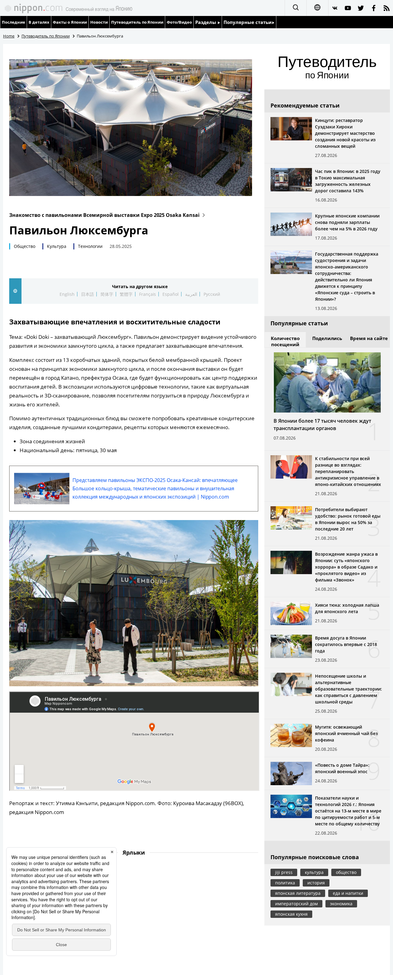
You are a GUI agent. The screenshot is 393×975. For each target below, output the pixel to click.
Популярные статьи (248, 22)
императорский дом (296, 903)
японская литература (298, 893)
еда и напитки (348, 893)
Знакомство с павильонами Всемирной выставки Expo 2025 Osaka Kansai (104, 215)
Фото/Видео (179, 22)
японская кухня (291, 914)
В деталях (39, 22)
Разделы (206, 22)
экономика (341, 903)
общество (346, 872)
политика (285, 883)
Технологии (90, 246)
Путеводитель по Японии (137, 22)
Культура (56, 246)
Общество (24, 246)
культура (314, 872)
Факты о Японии (70, 22)
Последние (13, 22)
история (316, 883)
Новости (99, 22)
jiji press (284, 872)
